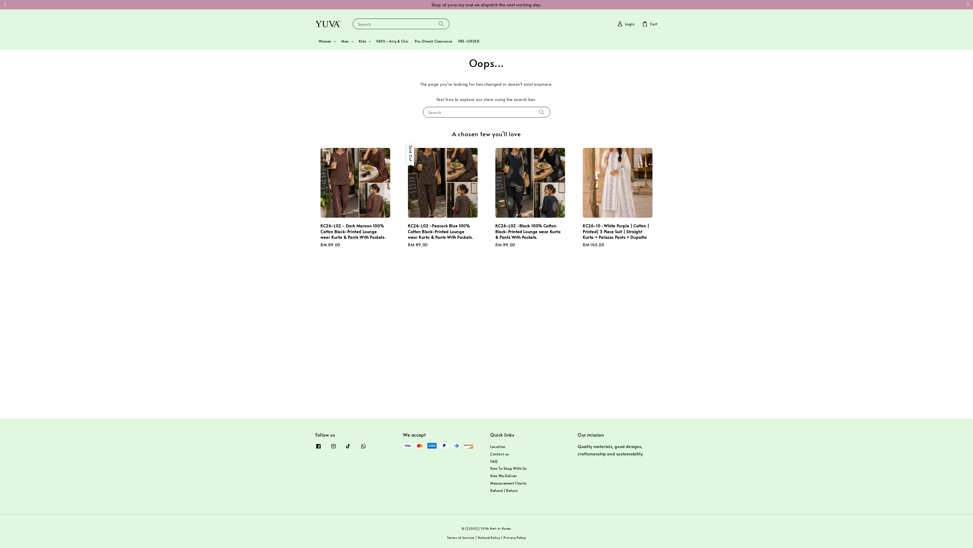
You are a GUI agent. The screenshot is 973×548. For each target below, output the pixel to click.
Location (498, 446)
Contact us (499, 454)
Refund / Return (504, 490)
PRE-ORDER (468, 41)
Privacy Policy (514, 537)
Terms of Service (460, 537)
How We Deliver (503, 475)
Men (345, 41)
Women (325, 41)
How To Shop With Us (508, 468)
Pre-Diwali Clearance (433, 41)
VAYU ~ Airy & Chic (392, 41)
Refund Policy (489, 537)
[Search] (441, 24)
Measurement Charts (508, 483)
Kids (362, 41)
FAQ (494, 461)
